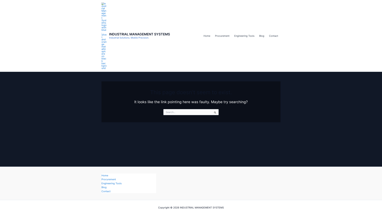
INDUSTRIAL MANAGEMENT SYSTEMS (139, 34)
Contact (273, 35)
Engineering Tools (244, 35)
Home (207, 35)
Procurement (222, 35)
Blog (261, 35)
